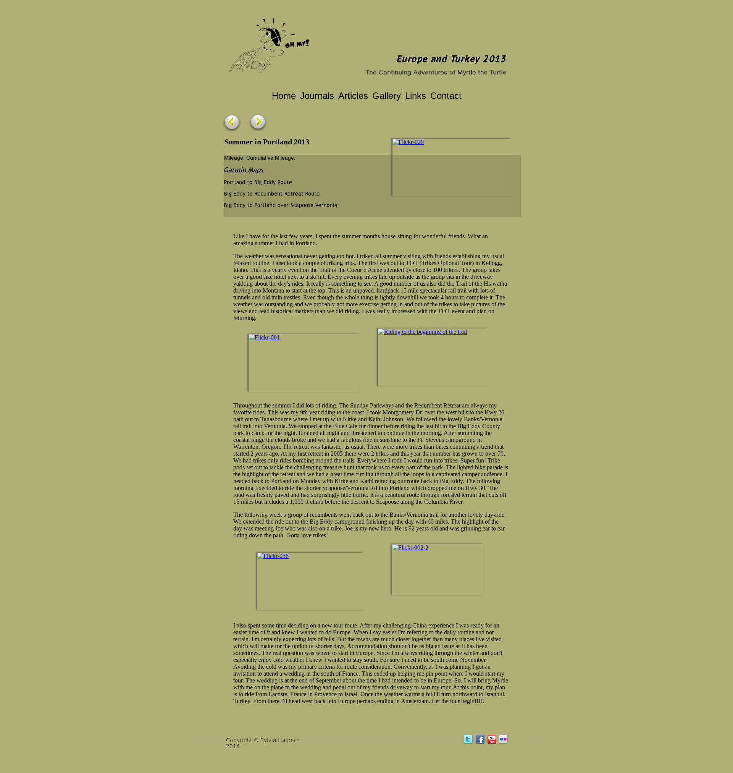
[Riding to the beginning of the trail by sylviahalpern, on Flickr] (422, 331)
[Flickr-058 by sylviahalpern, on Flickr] (273, 556)
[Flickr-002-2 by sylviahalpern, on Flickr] (410, 547)
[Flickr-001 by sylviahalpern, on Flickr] (264, 337)
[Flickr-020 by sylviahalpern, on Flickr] (408, 142)
